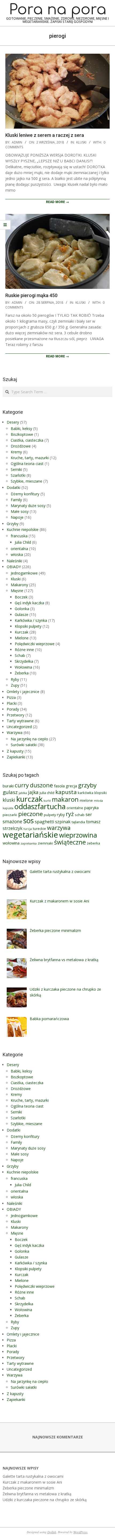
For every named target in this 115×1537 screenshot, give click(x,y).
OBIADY (14, 566)
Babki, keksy (21, 428)
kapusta (66, 792)
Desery (13, 422)
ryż (70, 814)
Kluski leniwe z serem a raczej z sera (44, 135)
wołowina (11, 843)
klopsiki (100, 792)
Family (16, 499)
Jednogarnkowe (24, 573)
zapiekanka (29, 843)
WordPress (80, 1532)
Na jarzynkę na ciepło (29, 738)
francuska (19, 535)
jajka (33, 792)
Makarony (19, 584)
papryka (91, 807)
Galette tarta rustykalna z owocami (33, 1476)
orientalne (75, 807)
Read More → (57, 202)
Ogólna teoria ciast (27, 463)
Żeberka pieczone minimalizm (28, 1487)
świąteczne (70, 842)
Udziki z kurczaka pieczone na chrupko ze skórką (45, 1499)
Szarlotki (18, 475)
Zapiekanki (16, 756)
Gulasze (21, 614)
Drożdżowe (21, 446)
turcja (28, 829)
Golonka (22, 608)
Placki (12, 703)
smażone (12, 821)
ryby (61, 814)
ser (89, 814)
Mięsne (17, 590)
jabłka (23, 793)
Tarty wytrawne (20, 720)
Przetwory (15, 714)
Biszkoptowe (22, 434)
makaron (65, 799)
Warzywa (14, 732)
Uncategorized (19, 726)
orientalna (19, 548)
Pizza (11, 697)
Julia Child (23, 542)
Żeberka (22, 672)
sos (28, 820)
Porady (13, 709)
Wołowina (23, 667)
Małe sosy (20, 511)
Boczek (21, 596)
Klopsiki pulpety (28, 626)
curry (22, 785)
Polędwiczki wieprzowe (35, 643)
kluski (9, 800)
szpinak (63, 822)
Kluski (81, 142)
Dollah (51, 1532)
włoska (17, 554)
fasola (59, 785)
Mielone (22, 637)
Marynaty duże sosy (28, 505)
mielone (86, 800)
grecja (71, 785)
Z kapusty (15, 751)
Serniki (16, 469)
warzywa (59, 827)
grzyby (87, 785)
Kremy (16, 451)
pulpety (50, 814)
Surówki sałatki (24, 744)
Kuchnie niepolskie (23, 529)
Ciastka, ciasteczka (27, 440)
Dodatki (13, 487)
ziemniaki (45, 843)
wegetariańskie (30, 834)
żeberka (93, 843)
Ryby (15, 679)
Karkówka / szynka (31, 620)
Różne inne (24, 649)
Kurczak (21, 632)
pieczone (30, 814)
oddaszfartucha (40, 806)
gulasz (10, 792)
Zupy (15, 685)
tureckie (39, 828)
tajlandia (78, 822)
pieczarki (10, 814)
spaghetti (44, 822)
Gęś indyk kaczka (29, 602)
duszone (41, 785)
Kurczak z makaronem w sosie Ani (32, 1482)
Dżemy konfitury (25, 493)
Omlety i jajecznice (23, 691)
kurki (47, 801)
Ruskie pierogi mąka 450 (31, 295)
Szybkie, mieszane (26, 481)
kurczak (29, 799)
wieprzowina (78, 835)
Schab (20, 655)
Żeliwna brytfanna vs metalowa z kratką (37, 1493)
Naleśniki (14, 560)
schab (80, 814)
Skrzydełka (24, 661)
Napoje (17, 517)
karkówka (85, 792)
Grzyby (12, 523)
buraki (8, 785)
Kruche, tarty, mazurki (30, 457)
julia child (47, 792)
